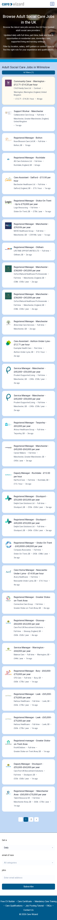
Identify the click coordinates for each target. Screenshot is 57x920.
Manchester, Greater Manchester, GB (29, 456)
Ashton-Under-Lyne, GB (23, 352)
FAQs (49, 905)
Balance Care (19, 654)
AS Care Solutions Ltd (23, 161)
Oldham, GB (18, 254)
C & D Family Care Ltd (22, 88)
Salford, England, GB (22, 188)
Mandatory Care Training (46, 901)
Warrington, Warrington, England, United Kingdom (30, 93)
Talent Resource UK (22, 798)
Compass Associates (22, 550)
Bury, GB (37, 677)
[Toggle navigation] (52, 4)
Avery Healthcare (21, 577)
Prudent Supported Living (24, 375)
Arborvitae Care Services (24, 325)
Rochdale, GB (43, 480)
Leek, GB (45, 701)
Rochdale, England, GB (23, 165)
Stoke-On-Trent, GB (22, 211)
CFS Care (17, 677)
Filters (30, 72)
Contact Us (28, 910)
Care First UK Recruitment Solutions (28, 627)
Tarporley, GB (19, 433)
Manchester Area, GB (22, 802)
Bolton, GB (18, 145)
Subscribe (28, 886)
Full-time (40, 114)
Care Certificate (25, 901)
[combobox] (28, 847)
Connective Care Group (23, 604)
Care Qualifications (14, 905)
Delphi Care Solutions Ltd (24, 503)
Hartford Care (19, 480)
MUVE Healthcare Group (24, 231)
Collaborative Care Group (24, 114)
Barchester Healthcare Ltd (24, 184)
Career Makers (20, 453)
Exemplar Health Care (22, 348)
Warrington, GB (43, 654)
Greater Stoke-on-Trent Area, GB (27, 608)
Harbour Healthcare (22, 701)
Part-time (38, 348)
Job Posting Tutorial (34, 905)
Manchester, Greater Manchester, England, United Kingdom (31, 120)
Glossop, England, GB (32, 631)
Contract (37, 88)
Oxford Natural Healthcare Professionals (30, 274)
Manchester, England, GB (34, 278)
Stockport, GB (19, 507)
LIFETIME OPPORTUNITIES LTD (26, 250)
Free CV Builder (8, 901)
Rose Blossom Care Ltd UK (24, 141)
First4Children (19, 747)
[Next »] (36, 819)
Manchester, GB (20, 234)
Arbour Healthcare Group (24, 429)
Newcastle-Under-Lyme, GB (25, 580)
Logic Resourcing (21, 207)
